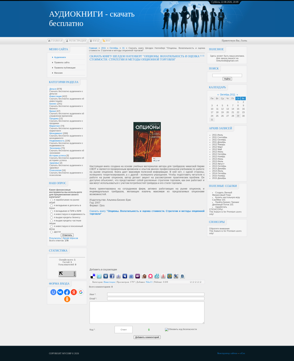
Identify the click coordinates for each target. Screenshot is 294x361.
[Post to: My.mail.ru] (169, 276)
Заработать (221, 207)
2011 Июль (217, 135)
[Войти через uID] (53, 292)
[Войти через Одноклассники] (67, 299)
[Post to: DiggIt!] (105, 276)
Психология (55, 170)
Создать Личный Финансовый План (222, 193)
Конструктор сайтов (227, 353)
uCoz (242, 353)
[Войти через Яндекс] (74, 292)
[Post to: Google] (118, 276)
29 (238, 116)
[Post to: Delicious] (93, 276)
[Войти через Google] (81, 292)
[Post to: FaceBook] (112, 276)
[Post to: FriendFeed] (131, 276)
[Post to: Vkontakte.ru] (182, 276)
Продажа (53, 118)
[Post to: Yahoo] (137, 276)
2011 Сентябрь (219, 137)
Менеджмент (55, 133)
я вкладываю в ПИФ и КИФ (67, 211)
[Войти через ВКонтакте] (60, 292)
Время (52, 111)
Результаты (55, 238)
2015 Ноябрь (218, 175)
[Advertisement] (123, 91)
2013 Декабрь (219, 168)
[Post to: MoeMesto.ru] (157, 276)
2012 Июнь (217, 151)
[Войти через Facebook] (67, 292)
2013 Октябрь (219, 166)
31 (212, 119)
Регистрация (77, 40)
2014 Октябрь (219, 173)
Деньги (52, 89)
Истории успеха (57, 155)
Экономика (55, 148)
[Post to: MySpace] (125, 276)
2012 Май (217, 149)
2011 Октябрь (219, 139)
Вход (96, 40)
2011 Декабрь (219, 142)
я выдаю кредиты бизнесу (67, 217)
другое (57, 232)
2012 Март (217, 147)
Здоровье (54, 163)
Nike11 (149, 282)
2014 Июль (217, 171)
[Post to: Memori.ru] (150, 276)
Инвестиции (55, 96)
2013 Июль (217, 161)
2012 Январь (218, 144)
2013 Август (218, 163)
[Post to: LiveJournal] (176, 276)
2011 (103, 48)
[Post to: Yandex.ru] (163, 276)
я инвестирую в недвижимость (69, 214)
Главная (56, 40)
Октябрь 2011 (227, 94)
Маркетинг (54, 126)
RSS (108, 40)
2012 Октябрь (219, 154)
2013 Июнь (217, 159)
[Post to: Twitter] (99, 276)
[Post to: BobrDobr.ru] (144, 276)
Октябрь (114, 48)
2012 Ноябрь (218, 156)
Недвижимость (57, 140)
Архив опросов (70, 238)
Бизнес (53, 103)
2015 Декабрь (219, 178)
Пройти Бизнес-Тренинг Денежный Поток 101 (225, 203)
